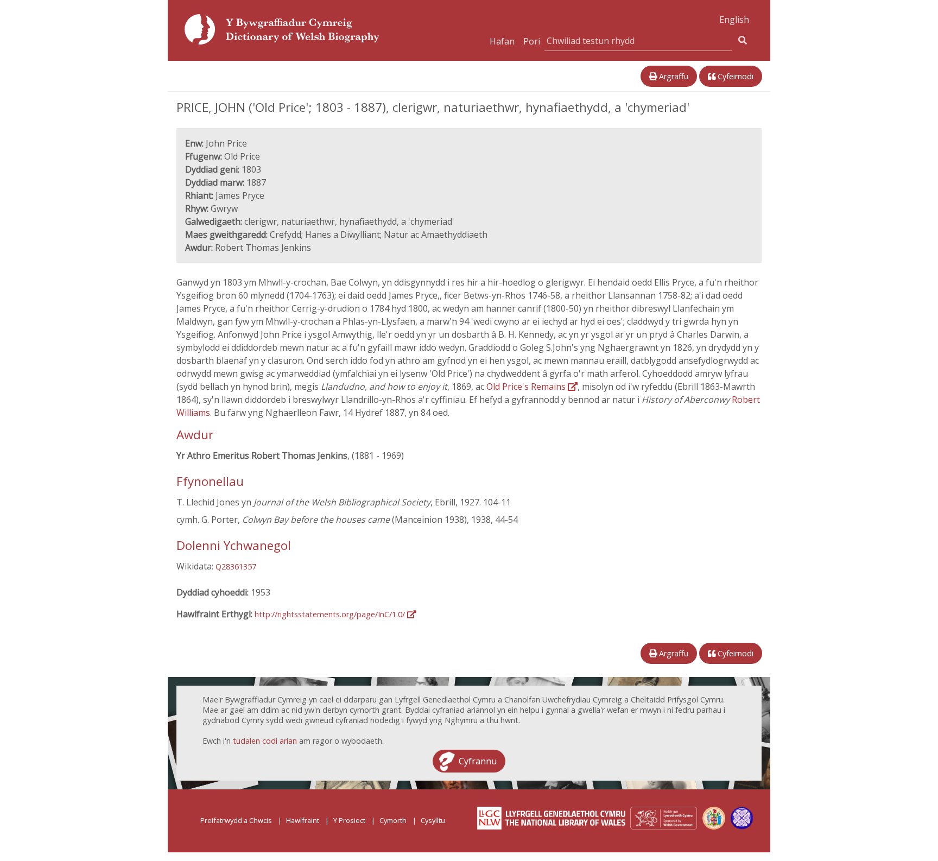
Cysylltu (433, 820)
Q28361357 (236, 566)
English (734, 20)
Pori (531, 41)
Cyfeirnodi (734, 76)
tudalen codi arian (265, 741)
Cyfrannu (478, 761)
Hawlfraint (302, 820)
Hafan (502, 41)
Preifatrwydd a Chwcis (236, 820)
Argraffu (672, 76)
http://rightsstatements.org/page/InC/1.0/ (331, 614)
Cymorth (393, 820)
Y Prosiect (349, 820)
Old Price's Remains (527, 386)
